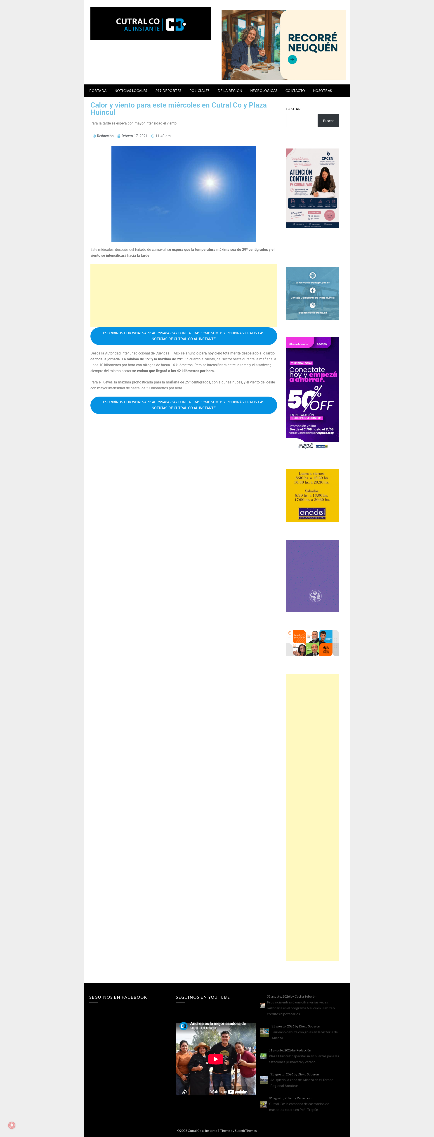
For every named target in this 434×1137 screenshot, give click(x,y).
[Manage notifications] (11, 1125)
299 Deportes (168, 91)
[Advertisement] (183, 295)
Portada (98, 91)
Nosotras (322, 91)
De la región (230, 91)
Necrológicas (264, 91)
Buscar (293, 109)
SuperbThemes (246, 1130)
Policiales (199, 91)
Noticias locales (131, 91)
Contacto (295, 91)
